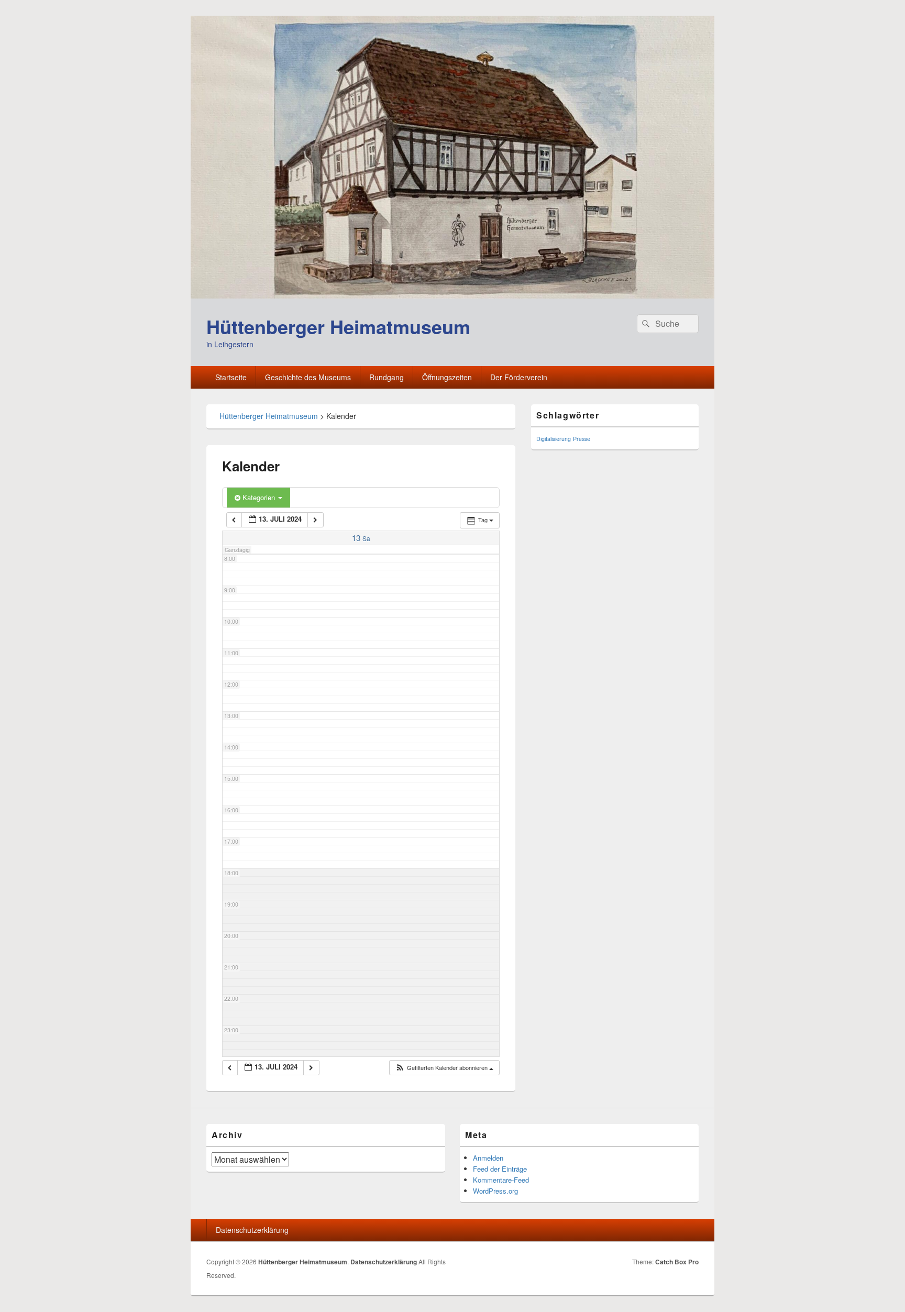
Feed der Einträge (500, 1169)
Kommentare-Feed (501, 1180)
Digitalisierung (553, 439)
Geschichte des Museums (308, 377)
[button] (444, 1068)
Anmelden (488, 1158)
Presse (581, 439)
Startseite (231, 377)
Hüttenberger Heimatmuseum (338, 326)
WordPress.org (495, 1191)
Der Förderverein (518, 377)
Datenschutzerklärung (252, 1230)
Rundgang (386, 377)
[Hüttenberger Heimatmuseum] (452, 295)
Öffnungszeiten (447, 377)
